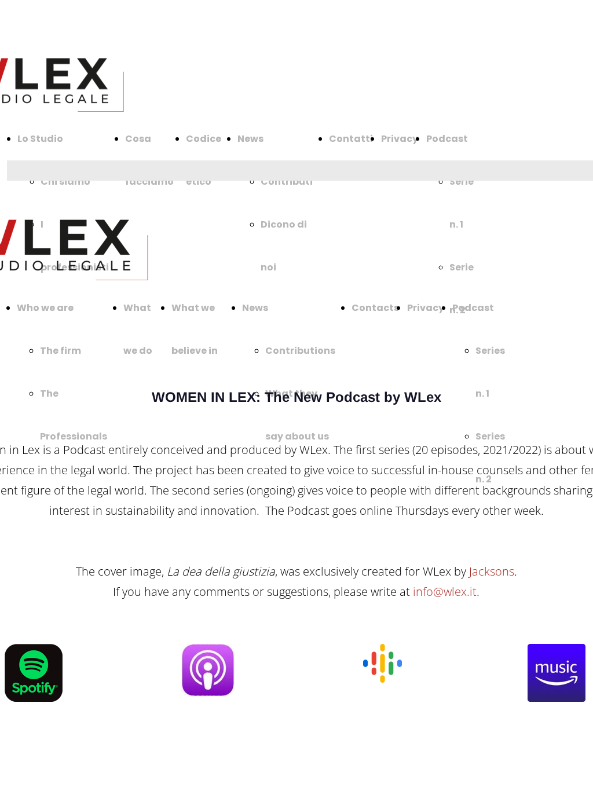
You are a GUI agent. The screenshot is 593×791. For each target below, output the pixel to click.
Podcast (447, 138)
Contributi (287, 181)
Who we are (45, 307)
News (250, 138)
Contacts (375, 307)
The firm (60, 350)
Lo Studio (40, 138)
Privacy (399, 138)
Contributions (300, 350)
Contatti (351, 138)
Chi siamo (65, 181)
